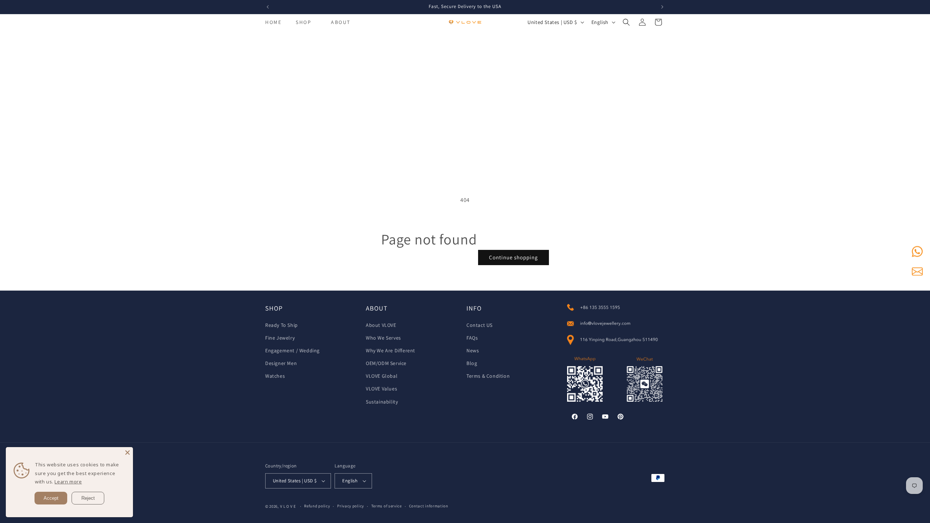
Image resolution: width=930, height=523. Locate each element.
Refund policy (317, 505)
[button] (303, 22)
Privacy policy (350, 505)
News (472, 350)
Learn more (68, 481)
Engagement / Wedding (292, 350)
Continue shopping (513, 257)
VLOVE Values (381, 388)
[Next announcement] (662, 7)
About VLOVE (381, 325)
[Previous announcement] (268, 7)
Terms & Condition (488, 376)
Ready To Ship (281, 325)
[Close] (127, 452)
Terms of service (386, 505)
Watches (275, 376)
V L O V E (288, 506)
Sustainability (382, 401)
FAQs (472, 338)
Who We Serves (383, 338)
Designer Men (281, 363)
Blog (471, 363)
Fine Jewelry (280, 338)
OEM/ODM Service (386, 363)
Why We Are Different (390, 350)
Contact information (428, 505)
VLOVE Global (381, 376)
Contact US (479, 325)
